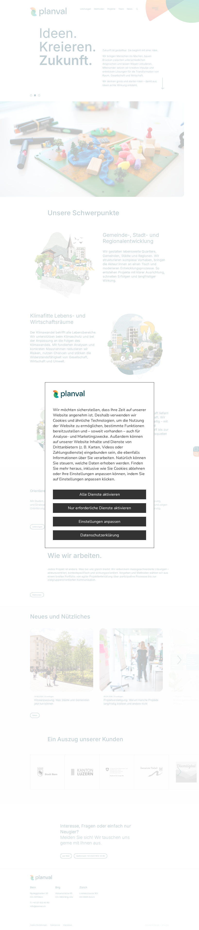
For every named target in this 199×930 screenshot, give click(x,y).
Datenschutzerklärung (99, 535)
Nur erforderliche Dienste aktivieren (99, 508)
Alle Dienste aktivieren (99, 494)
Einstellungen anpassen (99, 521)
